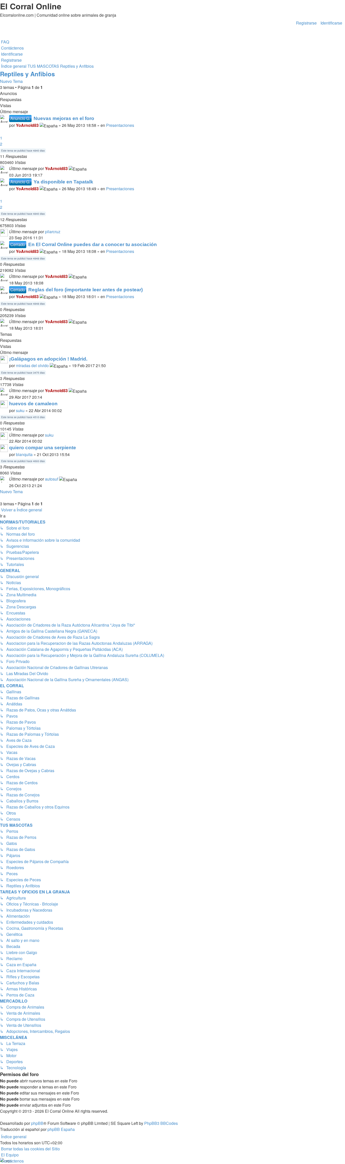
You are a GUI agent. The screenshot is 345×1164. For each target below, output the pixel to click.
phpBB (37, 1123)
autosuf (51, 479)
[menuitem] (4, 42)
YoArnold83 (27, 125)
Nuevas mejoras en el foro (64, 118)
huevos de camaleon (33, 403)
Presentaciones (120, 125)
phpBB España (61, 1129)
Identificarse (331, 22)
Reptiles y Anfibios (27, 73)
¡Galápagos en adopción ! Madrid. (48, 359)
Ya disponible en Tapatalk (63, 181)
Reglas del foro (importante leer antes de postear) (85, 289)
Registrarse (306, 22)
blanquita (24, 454)
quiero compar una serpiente (42, 447)
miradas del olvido (32, 365)
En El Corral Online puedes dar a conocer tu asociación (92, 244)
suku (20, 410)
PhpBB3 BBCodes (161, 1123)
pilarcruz (52, 231)
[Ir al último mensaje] (88, 168)
